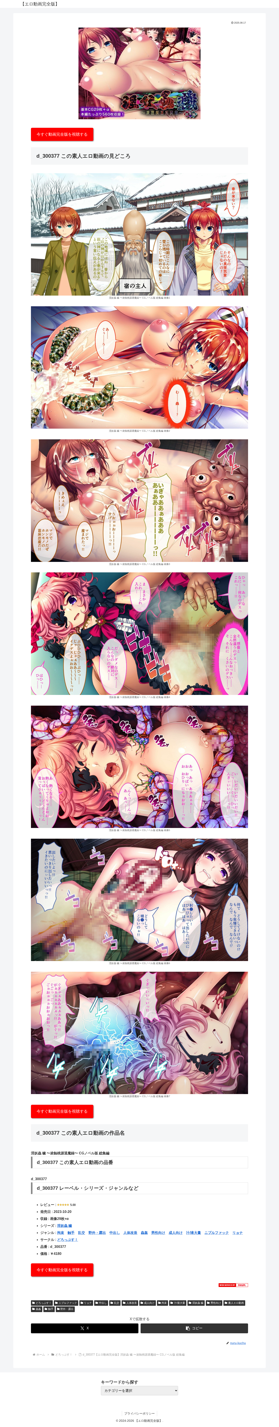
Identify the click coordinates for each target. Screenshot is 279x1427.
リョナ (237, 1233)
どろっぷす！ (67, 1240)
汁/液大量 (193, 1233)
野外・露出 (97, 1233)
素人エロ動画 (236, 1302)
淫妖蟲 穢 (64, 1226)
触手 (71, 1233)
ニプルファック (216, 1233)
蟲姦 (144, 1233)
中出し (114, 1233)
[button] (194, 1328)
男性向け (158, 1233)
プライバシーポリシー (139, 1413)
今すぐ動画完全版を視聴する (62, 134)
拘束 (60, 1233)
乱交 (81, 1233)
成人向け (176, 1233)
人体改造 (130, 1233)
